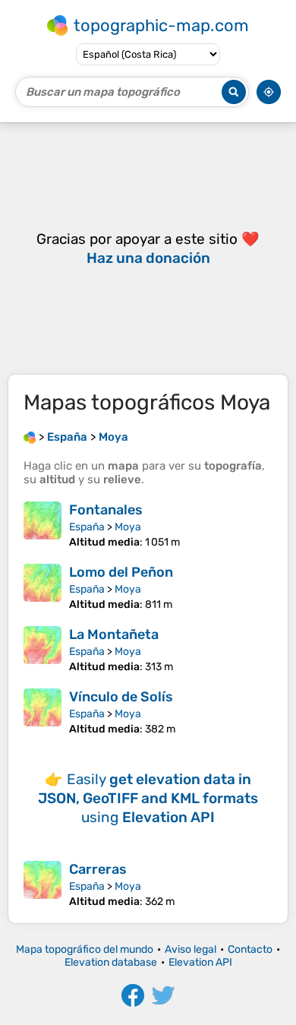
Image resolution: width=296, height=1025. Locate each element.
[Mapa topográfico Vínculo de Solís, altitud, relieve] (42, 712)
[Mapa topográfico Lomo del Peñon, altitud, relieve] (42, 587)
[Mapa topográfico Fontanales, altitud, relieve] (42, 525)
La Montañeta (114, 634)
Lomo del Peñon (121, 572)
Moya (128, 526)
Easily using (148, 798)
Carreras (98, 869)
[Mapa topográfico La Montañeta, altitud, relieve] (42, 649)
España (87, 526)
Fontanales (106, 509)
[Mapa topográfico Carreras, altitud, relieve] (42, 884)
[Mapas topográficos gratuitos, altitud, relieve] (30, 437)
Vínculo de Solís (121, 696)
